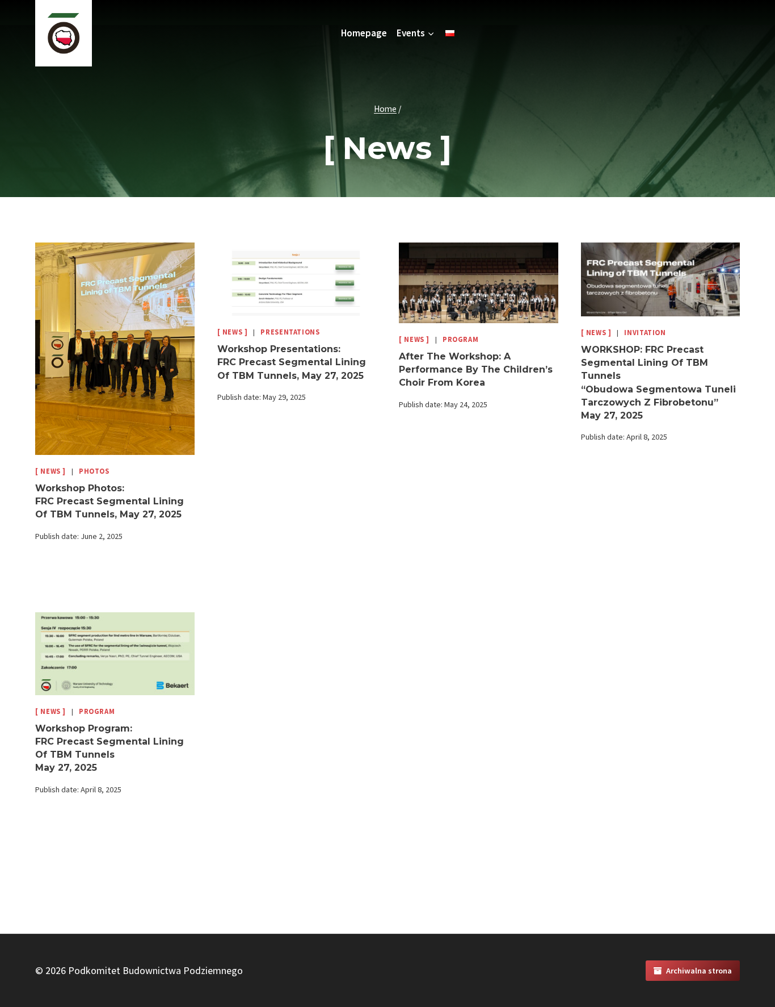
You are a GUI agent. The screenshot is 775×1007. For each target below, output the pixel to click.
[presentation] (115, 349)
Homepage (364, 33)
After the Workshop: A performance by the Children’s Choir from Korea (476, 369)
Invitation (645, 332)
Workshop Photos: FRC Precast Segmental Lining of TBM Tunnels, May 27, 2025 (109, 501)
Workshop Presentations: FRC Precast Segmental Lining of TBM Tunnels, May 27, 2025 (291, 362)
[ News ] (50, 471)
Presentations (289, 332)
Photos (94, 471)
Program (460, 339)
